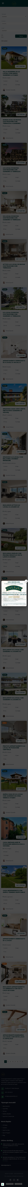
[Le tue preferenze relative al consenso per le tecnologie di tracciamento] (2, 1184)
